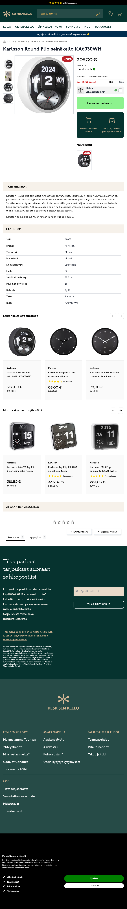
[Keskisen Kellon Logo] (17, 13)
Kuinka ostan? (53, 754)
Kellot (8, 27)
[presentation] (78, 88)
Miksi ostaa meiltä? (16, 754)
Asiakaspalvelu (53, 740)
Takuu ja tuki (97, 754)
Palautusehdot (98, 747)
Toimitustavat (12, 811)
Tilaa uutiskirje (98, 604)
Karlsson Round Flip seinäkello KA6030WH (49, 41)
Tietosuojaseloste (15, 789)
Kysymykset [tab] (36, 537)
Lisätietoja (14, 229)
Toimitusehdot (98, 740)
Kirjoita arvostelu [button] (109, 531)
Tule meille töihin (15, 769)
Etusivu (4, 41)
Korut (59, 27)
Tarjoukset (103, 27)
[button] (121, 316)
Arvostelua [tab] (13, 537)
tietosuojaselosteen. (15, 639)
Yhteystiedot (12, 747)
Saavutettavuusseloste (19, 796)
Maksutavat (11, 804)
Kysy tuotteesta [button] (80, 531)
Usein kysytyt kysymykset (61, 762)
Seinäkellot (22, 41)
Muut (88, 27)
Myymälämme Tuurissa (19, 740)
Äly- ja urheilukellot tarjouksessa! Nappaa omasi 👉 (63, 34)
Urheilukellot (25, 27)
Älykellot (45, 27)
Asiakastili (50, 747)
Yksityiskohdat (17, 187)
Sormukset (74, 27)
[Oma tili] (110, 13)
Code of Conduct (15, 762)
